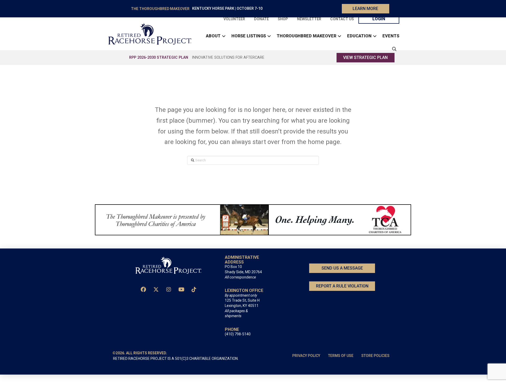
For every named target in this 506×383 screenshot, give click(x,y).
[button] (393, 49)
